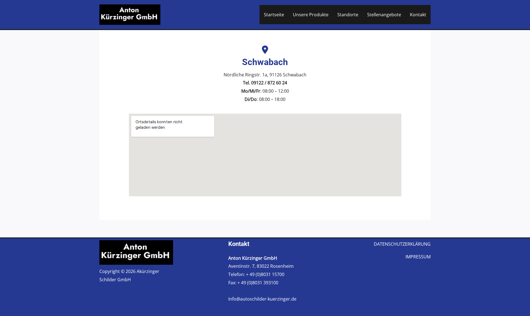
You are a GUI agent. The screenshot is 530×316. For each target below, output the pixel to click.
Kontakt (418, 15)
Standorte (347, 15)
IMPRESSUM (418, 257)
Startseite (274, 15)
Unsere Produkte (310, 15)
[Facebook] (359, 293)
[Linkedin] (371, 293)
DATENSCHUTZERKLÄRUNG (402, 244)
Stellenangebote (384, 15)
